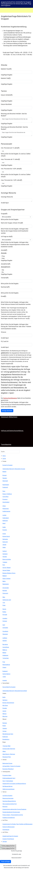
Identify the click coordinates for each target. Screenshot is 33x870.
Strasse (3, 332)
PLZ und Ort (4, 341)
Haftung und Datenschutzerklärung (12, 431)
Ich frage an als (6, 236)
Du (3, 272)
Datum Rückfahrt (6, 104)
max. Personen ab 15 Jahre (10, 159)
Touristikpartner (6, 444)
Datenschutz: (16, 357)
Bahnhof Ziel (5, 78)
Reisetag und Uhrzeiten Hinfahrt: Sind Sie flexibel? (14, 115)
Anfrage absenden (7, 410)
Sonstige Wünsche (7, 197)
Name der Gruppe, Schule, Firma (12, 223)
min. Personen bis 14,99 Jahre (11, 169)
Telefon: (15, 313)
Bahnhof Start (6, 69)
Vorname (4, 278)
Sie (3, 270)
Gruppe (4, 213)
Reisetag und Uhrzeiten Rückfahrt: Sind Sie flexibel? (14, 128)
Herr (3, 258)
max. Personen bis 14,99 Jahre (11, 180)
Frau (3, 256)
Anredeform (5, 264)
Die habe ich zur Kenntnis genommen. (16, 399)
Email (3, 296)
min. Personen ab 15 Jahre (10, 148)
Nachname (5, 287)
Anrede (4, 250)
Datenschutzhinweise (10, 398)
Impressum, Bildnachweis (9, 417)
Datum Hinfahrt (6, 95)
